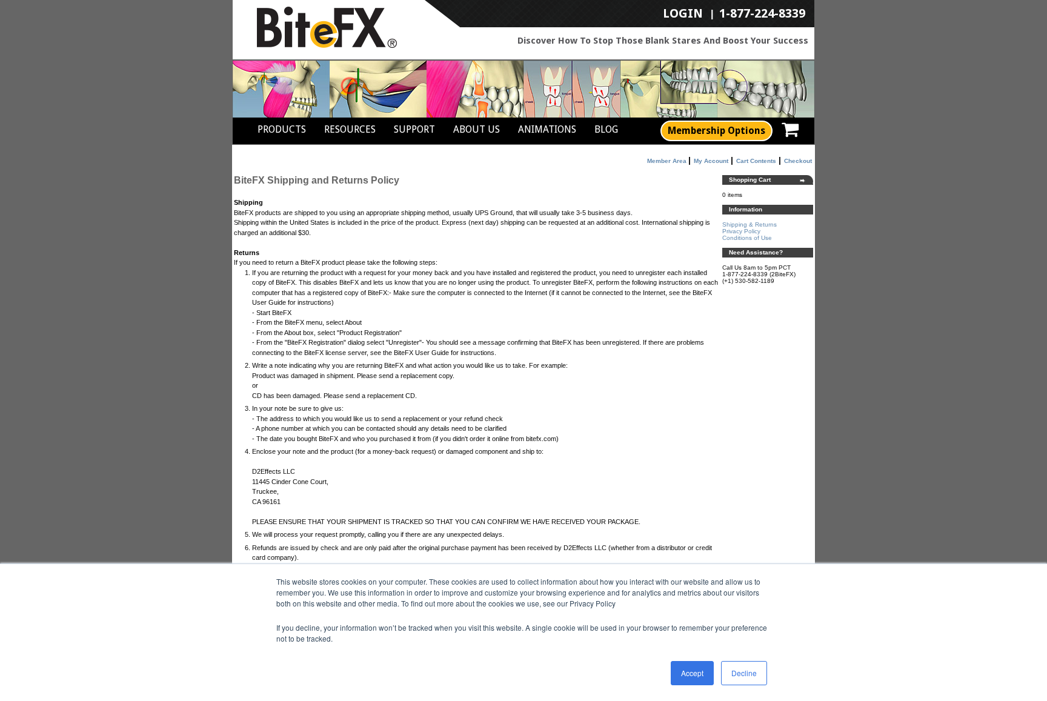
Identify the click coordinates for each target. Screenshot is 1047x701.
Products (282, 129)
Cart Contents (756, 161)
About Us (476, 129)
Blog (606, 129)
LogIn (683, 14)
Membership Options (716, 130)
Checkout (798, 161)
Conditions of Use (747, 237)
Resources (350, 129)
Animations (547, 129)
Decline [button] (744, 673)
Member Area (666, 161)
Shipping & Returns (749, 224)
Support (414, 129)
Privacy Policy (741, 231)
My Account (711, 161)
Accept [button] (692, 673)
